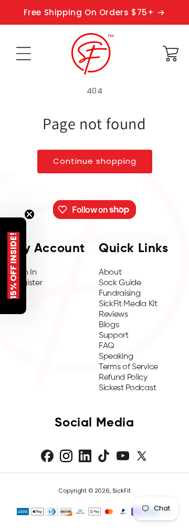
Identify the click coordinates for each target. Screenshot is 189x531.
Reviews (113, 314)
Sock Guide (120, 283)
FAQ (106, 346)
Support (114, 335)
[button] (24, 53)
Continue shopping (94, 160)
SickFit (121, 490)
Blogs (109, 325)
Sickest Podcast (127, 388)
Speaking (116, 356)
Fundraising (119, 293)
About (110, 272)
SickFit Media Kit (128, 304)
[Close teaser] (29, 214)
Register (27, 283)
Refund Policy (123, 377)
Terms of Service (128, 367)
